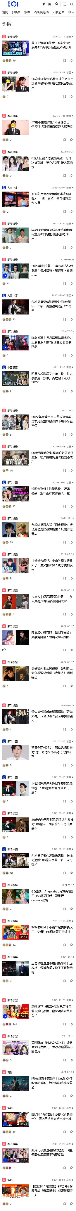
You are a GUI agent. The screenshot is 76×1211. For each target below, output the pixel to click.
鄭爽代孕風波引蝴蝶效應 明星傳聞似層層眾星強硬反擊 (52, 1152)
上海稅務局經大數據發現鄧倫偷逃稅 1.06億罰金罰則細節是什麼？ (52, 788)
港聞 (5, 12)
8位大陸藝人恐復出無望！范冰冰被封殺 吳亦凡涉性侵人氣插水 (52, 162)
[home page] (13, 4)
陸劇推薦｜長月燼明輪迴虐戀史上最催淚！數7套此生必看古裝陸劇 (52, 342)
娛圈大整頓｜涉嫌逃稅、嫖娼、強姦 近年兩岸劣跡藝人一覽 (52, 491)
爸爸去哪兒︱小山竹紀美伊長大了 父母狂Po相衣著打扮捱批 (52, 929)
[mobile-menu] (4, 4)
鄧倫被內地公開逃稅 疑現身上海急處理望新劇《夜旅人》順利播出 (52, 673)
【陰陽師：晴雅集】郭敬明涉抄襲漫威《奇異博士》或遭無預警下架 (52, 1190)
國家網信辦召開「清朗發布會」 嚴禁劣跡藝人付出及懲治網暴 (52, 635)
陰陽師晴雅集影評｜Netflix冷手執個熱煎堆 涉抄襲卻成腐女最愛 (52, 1083)
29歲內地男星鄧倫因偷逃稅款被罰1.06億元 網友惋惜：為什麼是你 (52, 824)
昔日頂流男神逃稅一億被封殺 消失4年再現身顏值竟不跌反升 (52, 45)
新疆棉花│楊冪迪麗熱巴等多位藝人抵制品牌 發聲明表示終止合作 (52, 1011)
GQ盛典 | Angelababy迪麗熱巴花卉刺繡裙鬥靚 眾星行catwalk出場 (52, 896)
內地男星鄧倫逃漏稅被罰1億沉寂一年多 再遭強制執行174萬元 (51, 306)
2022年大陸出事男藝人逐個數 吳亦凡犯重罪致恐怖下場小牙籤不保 (52, 421)
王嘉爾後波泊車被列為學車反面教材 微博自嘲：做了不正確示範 (52, 967)
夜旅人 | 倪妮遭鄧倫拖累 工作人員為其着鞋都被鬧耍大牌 (51, 599)
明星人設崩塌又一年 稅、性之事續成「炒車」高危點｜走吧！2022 (52, 378)
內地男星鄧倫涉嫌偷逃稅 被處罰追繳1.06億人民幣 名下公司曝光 (52, 860)
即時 (71, 12)
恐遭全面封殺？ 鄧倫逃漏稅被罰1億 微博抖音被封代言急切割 (52, 752)
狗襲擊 (16, 12)
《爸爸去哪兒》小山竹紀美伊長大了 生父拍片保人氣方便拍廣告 (52, 565)
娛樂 (27, 12)
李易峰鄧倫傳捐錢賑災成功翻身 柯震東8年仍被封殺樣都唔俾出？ (52, 234)
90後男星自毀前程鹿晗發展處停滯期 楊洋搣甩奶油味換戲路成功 (52, 457)
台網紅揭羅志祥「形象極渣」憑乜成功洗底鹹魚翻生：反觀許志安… (52, 529)
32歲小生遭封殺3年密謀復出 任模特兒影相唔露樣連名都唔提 (52, 124)
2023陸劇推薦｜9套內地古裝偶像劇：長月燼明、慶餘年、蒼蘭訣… (52, 270)
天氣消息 (58, 12)
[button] (64, 60)
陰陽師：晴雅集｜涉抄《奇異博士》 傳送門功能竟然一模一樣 (52, 1116)
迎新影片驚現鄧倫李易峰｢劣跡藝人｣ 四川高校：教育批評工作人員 (51, 198)
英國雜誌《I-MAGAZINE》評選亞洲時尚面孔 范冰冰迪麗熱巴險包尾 (52, 1047)
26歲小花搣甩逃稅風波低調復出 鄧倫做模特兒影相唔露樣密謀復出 (52, 83)
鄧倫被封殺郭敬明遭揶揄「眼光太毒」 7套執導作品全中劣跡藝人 (52, 716)
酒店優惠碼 (41, 12)
